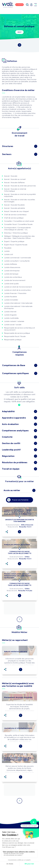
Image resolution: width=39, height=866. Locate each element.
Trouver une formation (20, 500)
